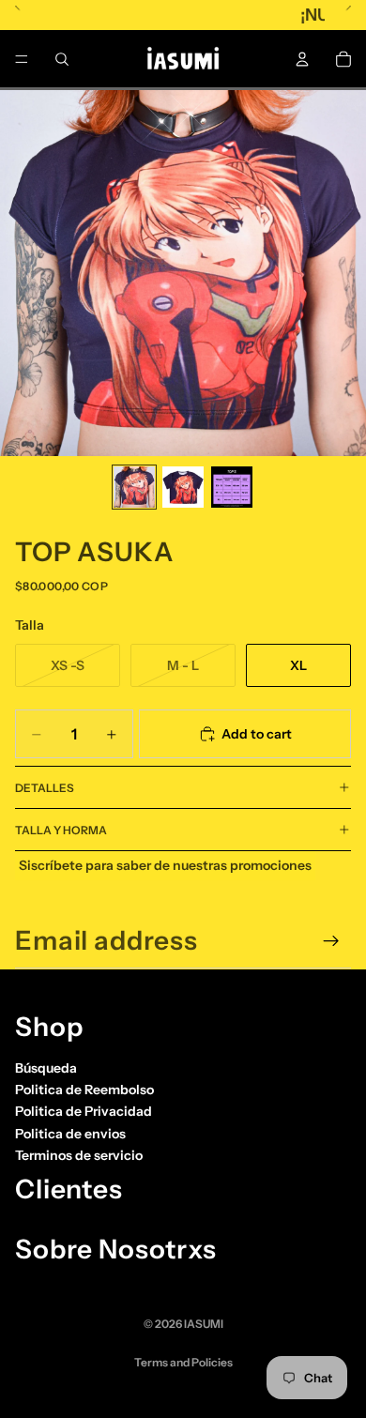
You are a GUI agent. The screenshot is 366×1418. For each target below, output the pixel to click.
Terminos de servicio (79, 1155)
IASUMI (203, 1324)
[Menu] (21, 59)
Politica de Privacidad (83, 1111)
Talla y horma (61, 830)
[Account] (302, 59)
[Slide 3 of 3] (231, 487)
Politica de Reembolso (84, 1089)
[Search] (62, 59)
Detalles (44, 788)
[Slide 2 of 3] (183, 487)
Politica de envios (70, 1133)
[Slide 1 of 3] (134, 487)
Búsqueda (46, 1068)
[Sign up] (331, 941)
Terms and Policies (183, 1362)
